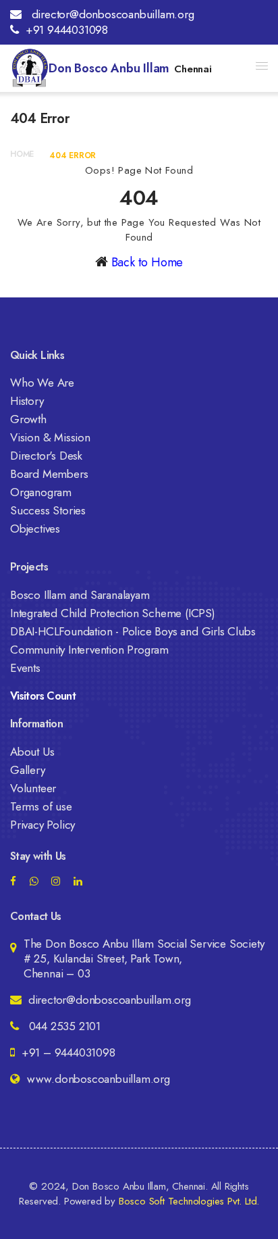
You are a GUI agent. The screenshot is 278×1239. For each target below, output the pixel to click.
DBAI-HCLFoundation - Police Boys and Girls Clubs (132, 631)
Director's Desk (46, 455)
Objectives (35, 528)
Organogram (41, 492)
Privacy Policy (42, 824)
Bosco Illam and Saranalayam (80, 594)
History (27, 400)
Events (25, 667)
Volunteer (33, 788)
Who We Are (42, 382)
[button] (262, 65)
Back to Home (147, 262)
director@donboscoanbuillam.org (111, 14)
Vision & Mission (50, 437)
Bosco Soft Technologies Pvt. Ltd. (189, 1201)
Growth (28, 419)
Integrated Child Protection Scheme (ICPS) (112, 613)
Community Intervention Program (89, 649)
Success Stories (48, 510)
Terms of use (41, 806)
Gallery (27, 769)
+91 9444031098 (67, 29)
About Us (32, 751)
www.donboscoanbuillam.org (98, 1079)
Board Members (49, 473)
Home (22, 154)
